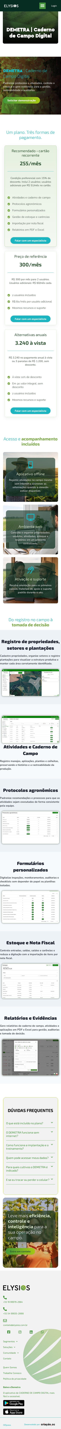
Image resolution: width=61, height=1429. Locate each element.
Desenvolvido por (32, 1424)
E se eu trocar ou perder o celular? (27, 1179)
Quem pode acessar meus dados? (27, 1157)
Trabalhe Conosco (12, 1373)
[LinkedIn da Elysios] (31, 1332)
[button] (42, 6)
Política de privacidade (14, 1378)
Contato (7, 1358)
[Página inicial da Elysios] (11, 5)
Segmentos (9, 1341)
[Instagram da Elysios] (20, 1332)
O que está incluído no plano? (24, 1123)
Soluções (7, 1347)
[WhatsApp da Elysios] (42, 1332)
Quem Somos (10, 1367)
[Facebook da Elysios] (8, 1332)
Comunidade (9, 1352)
